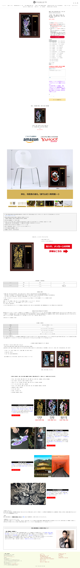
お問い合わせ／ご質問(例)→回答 (28, 6)
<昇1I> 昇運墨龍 (59, 50)
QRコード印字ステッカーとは (10, 215)
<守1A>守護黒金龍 (52, 53)
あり (53, 64)
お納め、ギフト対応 (67, 5)
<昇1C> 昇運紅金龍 (59, 45)
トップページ (4, 5)
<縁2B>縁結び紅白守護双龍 (53, 60)
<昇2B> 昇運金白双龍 (61, 41)
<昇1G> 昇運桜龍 (59, 48)
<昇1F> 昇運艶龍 (52, 48)
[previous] (3, 118)
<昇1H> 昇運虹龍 (52, 50)
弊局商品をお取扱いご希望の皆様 (52, 6)
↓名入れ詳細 (57, 37)
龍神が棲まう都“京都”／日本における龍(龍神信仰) (55, 5)
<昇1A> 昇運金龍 (61, 44)
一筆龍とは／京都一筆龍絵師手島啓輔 (40, 5)
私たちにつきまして (75, 5)
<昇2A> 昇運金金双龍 (52, 41)
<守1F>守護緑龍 (58, 56)
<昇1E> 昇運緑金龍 (59, 47)
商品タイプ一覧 (10, 5)
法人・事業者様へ (42, 6)
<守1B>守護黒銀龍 (60, 53)
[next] (77, 118)
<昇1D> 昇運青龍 (52, 47)
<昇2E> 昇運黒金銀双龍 (53, 44)
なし (50, 64)
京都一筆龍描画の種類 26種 (29, 5)
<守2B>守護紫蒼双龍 (61, 51)
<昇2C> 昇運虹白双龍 (52, 42)
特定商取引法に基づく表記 (62, 553)
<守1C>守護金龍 (52, 54)
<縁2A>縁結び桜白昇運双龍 (53, 59)
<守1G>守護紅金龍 (52, 57)
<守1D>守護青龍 (59, 54)
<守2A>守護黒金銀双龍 (53, 51)
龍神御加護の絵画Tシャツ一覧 (18, 5)
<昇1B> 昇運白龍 (52, 45)
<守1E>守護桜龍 (52, 56)
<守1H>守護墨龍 (59, 57)
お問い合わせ (36, 6)
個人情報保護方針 (61, 554)
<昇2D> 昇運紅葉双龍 (61, 42)
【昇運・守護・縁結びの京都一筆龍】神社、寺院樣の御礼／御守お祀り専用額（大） (40, 127)
